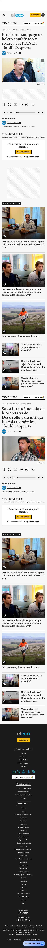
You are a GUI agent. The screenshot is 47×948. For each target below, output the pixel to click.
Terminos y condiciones (32, 939)
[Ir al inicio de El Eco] (17, 15)
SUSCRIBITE (35, 15)
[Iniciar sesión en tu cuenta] (43, 15)
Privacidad (17, 939)
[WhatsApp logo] (23, 773)
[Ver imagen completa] (42, 60)
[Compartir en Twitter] (9, 105)
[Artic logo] (24, 912)
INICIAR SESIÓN (23, 152)
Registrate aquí (31, 157)
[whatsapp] (27, 105)
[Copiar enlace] (33, 105)
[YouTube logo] (14, 773)
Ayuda (9, 939)
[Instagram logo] (33, 773)
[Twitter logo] (19, 773)
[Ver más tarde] (4, 105)
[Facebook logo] (28, 773)
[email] (15, 105)
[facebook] (21, 105)
